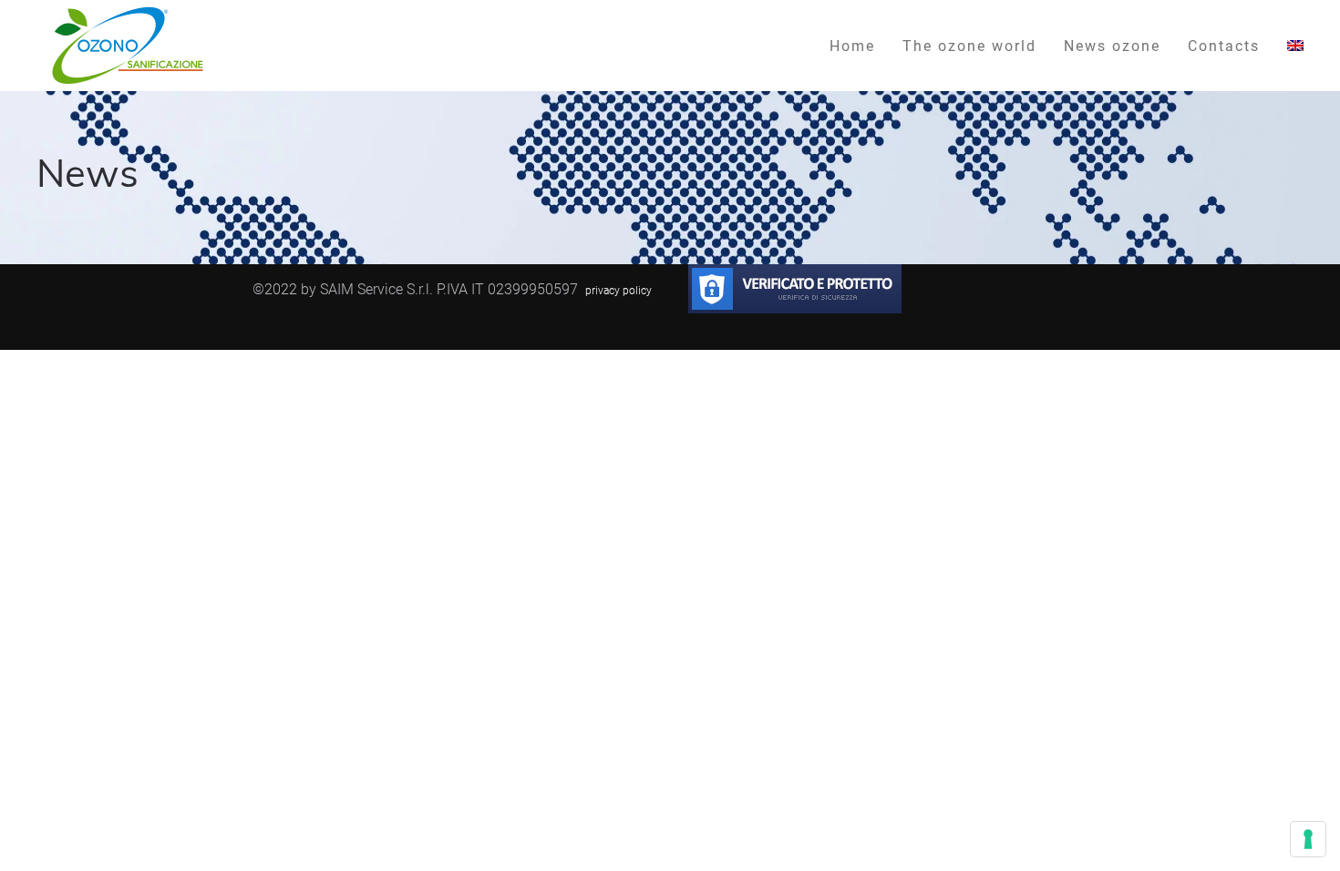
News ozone (1112, 45)
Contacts (1224, 45)
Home (852, 45)
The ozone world (969, 45)
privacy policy (618, 289)
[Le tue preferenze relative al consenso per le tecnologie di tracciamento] (1308, 839)
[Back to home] (127, 45)
